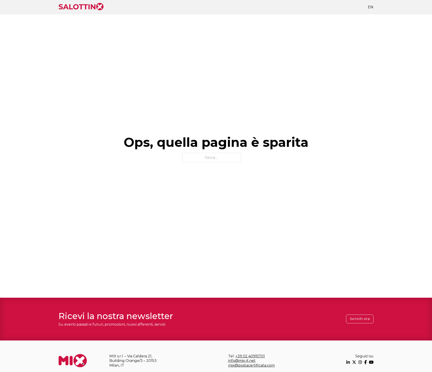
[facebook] (365, 362)
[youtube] (371, 362)
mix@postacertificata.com (251, 365)
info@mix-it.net (242, 360)
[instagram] (360, 362)
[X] (354, 362)
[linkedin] (348, 362)
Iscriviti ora (360, 319)
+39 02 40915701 (250, 356)
